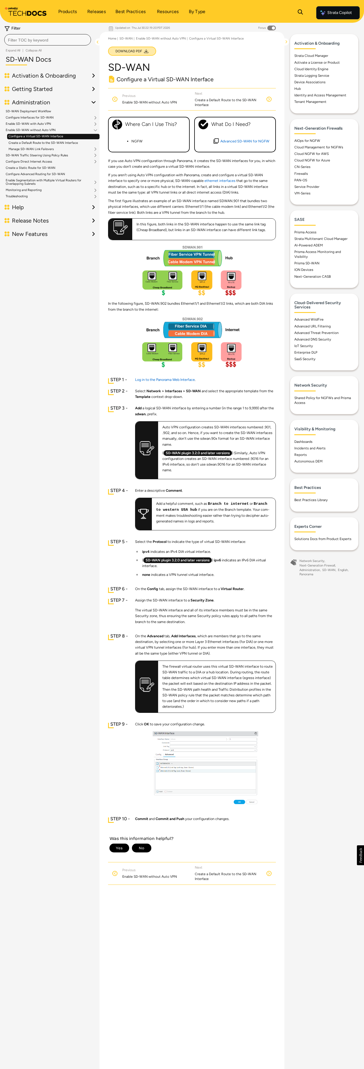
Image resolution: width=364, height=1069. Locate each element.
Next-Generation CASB (312, 277)
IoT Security (303, 346)
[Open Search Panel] (300, 12)
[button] (360, 855)
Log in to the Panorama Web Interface (165, 379)
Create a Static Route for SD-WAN (30, 168)
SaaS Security (304, 359)
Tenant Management (310, 102)
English (343, 570)
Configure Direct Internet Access (29, 161)
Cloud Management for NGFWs (318, 147)
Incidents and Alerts (310, 448)
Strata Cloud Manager (311, 56)
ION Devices (303, 270)
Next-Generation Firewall (317, 565)
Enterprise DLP (305, 352)
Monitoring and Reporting (24, 190)
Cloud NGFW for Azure (312, 160)
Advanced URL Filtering (312, 326)
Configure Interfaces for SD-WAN (30, 117)
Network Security (311, 561)
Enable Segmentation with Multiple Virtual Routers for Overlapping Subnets (43, 182)
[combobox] (47, 39)
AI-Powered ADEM (308, 245)
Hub (297, 89)
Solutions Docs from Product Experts (322, 539)
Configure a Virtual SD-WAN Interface (36, 136)
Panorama (306, 574)
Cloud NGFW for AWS (311, 154)
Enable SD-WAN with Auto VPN (28, 124)
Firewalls (301, 174)
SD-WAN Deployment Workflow (28, 111)
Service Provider (306, 187)
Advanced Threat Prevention (316, 333)
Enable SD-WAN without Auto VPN (31, 130)
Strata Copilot (339, 12)
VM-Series (302, 193)
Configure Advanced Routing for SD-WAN (35, 174)
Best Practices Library (311, 500)
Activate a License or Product (317, 63)
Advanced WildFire (309, 319)
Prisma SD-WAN (306, 263)
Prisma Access (305, 232)
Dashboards (303, 442)
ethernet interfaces (219, 180)
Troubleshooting (17, 196)
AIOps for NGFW (307, 141)
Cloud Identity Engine (311, 69)
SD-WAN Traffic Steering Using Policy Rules (37, 155)
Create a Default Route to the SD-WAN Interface (43, 143)
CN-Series (302, 167)
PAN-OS (300, 180)
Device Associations (310, 82)
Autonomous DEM (308, 461)
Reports (300, 455)
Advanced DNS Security (312, 339)
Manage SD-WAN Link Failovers (31, 149)
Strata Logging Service (311, 76)
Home (112, 38)
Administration (309, 570)
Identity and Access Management (320, 95)
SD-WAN (126, 38)
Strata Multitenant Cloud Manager (321, 239)
